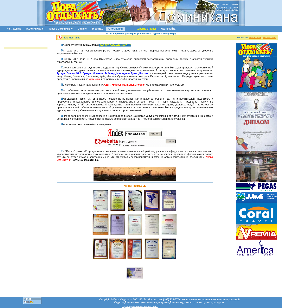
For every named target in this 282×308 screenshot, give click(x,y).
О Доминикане (35, 28)
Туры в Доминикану (61, 28)
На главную (14, 28)
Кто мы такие (269, 37)
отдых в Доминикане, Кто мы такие (140, 306)
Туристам (97, 28)
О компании (115, 28)
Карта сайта (168, 28)
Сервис (82, 28)
